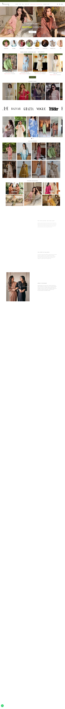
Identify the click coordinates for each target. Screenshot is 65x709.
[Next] (61, 125)
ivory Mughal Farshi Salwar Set (40, 72)
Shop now (32, 34)
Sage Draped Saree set (9, 72)
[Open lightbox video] (8, 126)
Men (20, 4)
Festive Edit (27, 4)
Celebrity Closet (46, 4)
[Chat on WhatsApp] (2, 705)
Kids (23, 4)
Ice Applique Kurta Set (25, 72)
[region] (32, 21)
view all (32, 76)
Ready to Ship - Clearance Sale (36, 4)
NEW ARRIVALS (41, 51)
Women (16, 4)
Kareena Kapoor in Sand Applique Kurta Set (55, 73)
